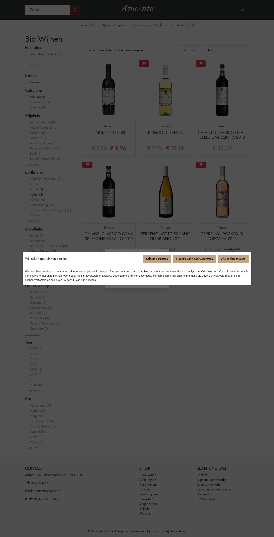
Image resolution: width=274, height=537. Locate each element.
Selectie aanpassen (157, 259)
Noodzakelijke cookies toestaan (194, 259)
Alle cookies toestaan (233, 259)
